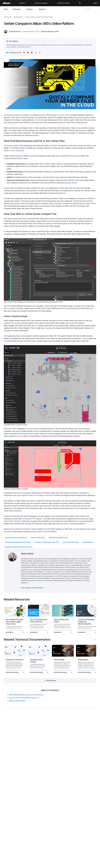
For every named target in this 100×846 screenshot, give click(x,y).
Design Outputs (18, 17)
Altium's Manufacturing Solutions (16, 537)
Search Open (80, 3)
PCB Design (17, 9)
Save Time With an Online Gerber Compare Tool (24, 697)
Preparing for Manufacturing (58, 537)
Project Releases (51, 231)
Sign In (95, 3)
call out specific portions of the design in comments (35, 495)
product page (91, 529)
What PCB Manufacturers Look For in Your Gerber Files (26, 694)
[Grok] (39, 52)
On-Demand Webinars (49, 531)
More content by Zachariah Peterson (32, 588)
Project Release (87, 542)
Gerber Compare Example (17, 700)
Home (6, 9)
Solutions (22, 3)
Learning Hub (7, 17)
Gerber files (57, 145)
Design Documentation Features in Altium (18, 547)
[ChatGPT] (24, 52)
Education (42, 9)
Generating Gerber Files (71, 542)
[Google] (35, 52)
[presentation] (94, 599)
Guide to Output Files (38, 537)
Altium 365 (31, 519)
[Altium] (7, 3)
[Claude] (31, 52)
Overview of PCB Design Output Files (47, 542)
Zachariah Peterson (15, 31)
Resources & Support (41, 3)
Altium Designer (15, 521)
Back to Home (51, 680)
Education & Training (63, 3)
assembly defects (71, 183)
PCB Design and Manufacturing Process (18, 542)
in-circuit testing (14, 150)
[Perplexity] (27, 52)
